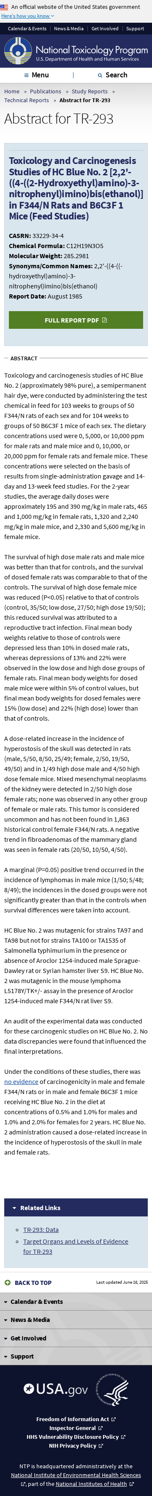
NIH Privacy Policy (72, 1445)
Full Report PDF (72, 320)
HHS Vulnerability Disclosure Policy (73, 1436)
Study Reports (90, 91)
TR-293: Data (41, 1229)
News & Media (69, 28)
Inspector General (72, 1428)
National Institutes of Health (91, 1484)
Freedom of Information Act (72, 1419)
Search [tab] (117, 74)
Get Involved (105, 28)
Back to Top (33, 1283)
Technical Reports (26, 100)
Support (135, 28)
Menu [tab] (40, 74)
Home (11, 91)
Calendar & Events (27, 28)
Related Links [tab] (40, 1207)
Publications (45, 91)
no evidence (21, 1081)
